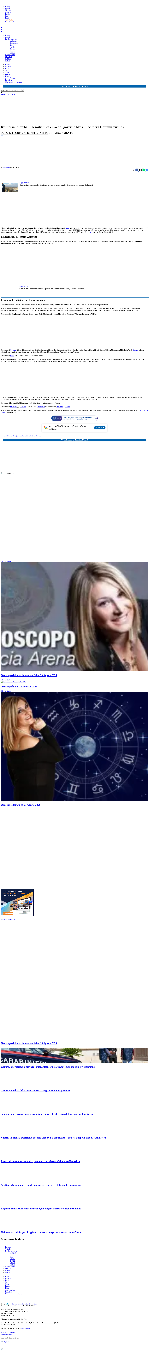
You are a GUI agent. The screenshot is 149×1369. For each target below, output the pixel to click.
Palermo (8, 6)
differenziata (10, 436)
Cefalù (7, 61)
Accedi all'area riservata (74, 86)
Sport (7, 16)
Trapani (12, 53)
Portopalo (41, 407)
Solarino (60, 407)
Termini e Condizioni (8, 1332)
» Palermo (4, 94)
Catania (7, 8)
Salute (7, 72)
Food (7, 18)
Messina (12, 47)
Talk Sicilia (9, 20)
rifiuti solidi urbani (35, 436)
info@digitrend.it (25, 1328)
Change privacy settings (13, 82)
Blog (7, 76)
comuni (3, 436)
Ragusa (12, 49)
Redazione (6, 167)
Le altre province (11, 39)
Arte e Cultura (10, 78)
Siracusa (8, 10)
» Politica (11, 94)
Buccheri (23, 407)
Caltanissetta (14, 43)
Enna (11, 45)
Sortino (67, 407)
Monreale (8, 57)
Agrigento (13, 41)
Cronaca (8, 12)
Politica (7, 14)
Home (7, 64)
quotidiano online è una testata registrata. (19, 1304)
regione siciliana (20, 436)
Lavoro (7, 74)
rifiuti (67, 228)
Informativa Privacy (8, 1334)
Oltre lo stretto (10, 22)
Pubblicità (8, 80)
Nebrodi (8, 59)
